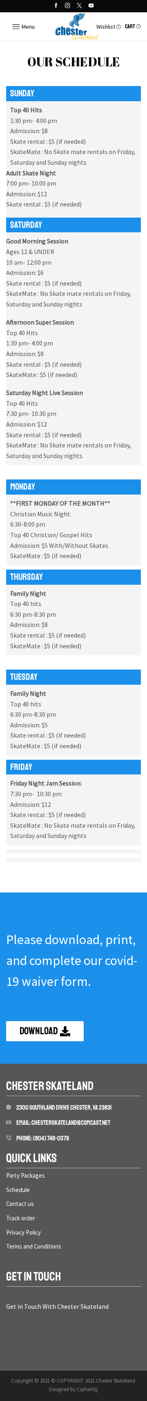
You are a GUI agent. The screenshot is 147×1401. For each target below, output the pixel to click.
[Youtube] (91, 6)
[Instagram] (67, 6)
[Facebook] (56, 6)
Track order (20, 1218)
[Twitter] (79, 6)
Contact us (20, 1204)
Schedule (18, 1190)
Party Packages (25, 1175)
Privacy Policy (23, 1232)
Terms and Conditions (33, 1246)
